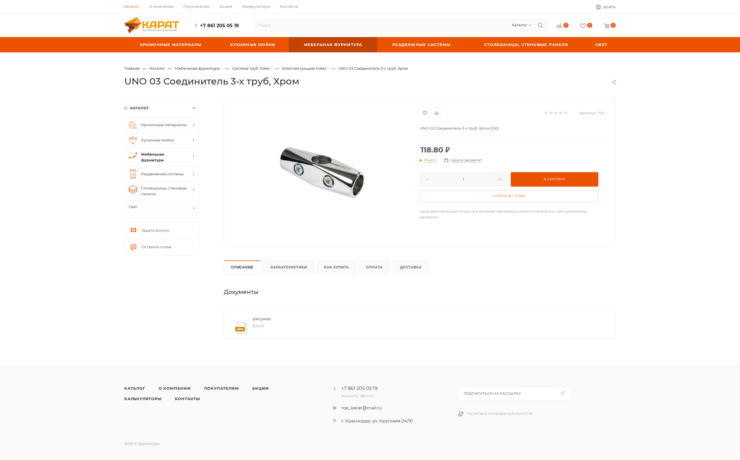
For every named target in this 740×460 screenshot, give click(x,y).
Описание (242, 267)
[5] (565, 113)
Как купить (336, 267)
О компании (175, 388)
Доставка (410, 267)
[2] (550, 113)
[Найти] (540, 25)
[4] (560, 113)
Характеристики (289, 267)
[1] (545, 113)
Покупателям (221, 388)
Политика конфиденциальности (500, 414)
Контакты (187, 398)
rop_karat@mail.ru (361, 408)
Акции (260, 388)
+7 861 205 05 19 (219, 25)
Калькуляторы (143, 398)
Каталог (134, 388)
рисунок (262, 318)
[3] (322, 172)
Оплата (374, 267)
